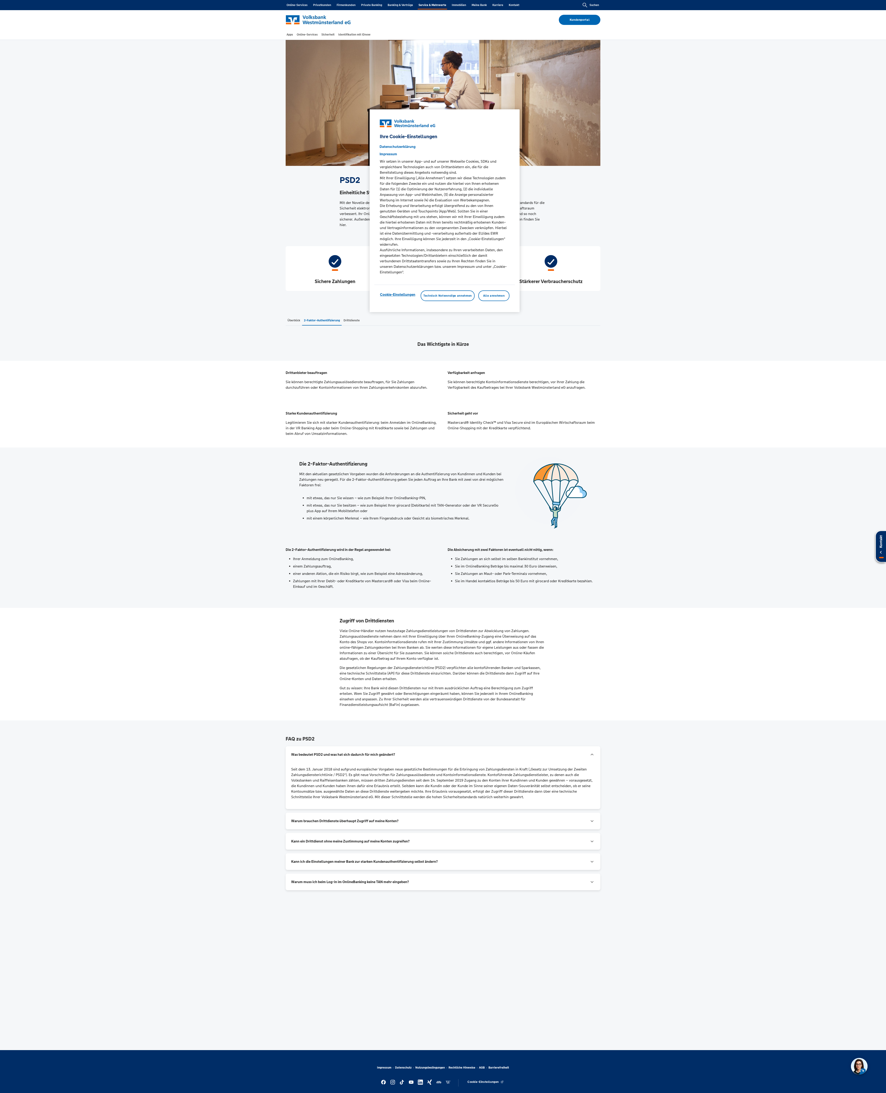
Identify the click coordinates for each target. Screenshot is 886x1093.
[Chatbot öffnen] (859, 1066)
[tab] (290, 34)
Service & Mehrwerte (432, 5)
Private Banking (371, 5)
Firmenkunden (346, 5)
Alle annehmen (494, 296)
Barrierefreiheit (498, 1067)
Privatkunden (322, 5)
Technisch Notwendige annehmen (447, 296)
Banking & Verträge (400, 5)
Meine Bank (479, 5)
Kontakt (514, 5)
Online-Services (297, 5)
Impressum (384, 1067)
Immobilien (459, 5)
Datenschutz (403, 1067)
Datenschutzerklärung (398, 146)
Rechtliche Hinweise (462, 1067)
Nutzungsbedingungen (430, 1067)
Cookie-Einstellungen (397, 294)
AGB (482, 1067)
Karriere (497, 5)
